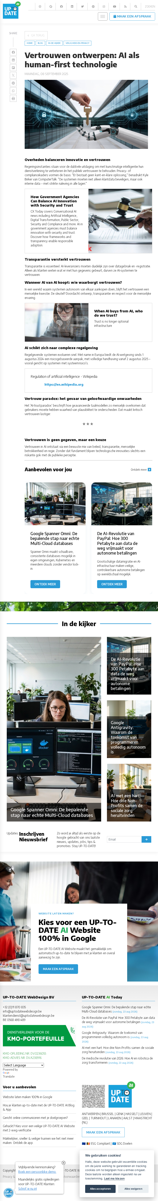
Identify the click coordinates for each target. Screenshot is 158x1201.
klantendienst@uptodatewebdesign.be (28, 1015)
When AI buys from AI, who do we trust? (118, 313)
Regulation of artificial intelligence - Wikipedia (64, 376)
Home (30, 43)
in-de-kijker (54, 43)
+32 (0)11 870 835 (14, 1007)
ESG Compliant (100, 1143)
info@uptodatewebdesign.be (22, 1011)
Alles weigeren (133, 1188)
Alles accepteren (100, 1188)
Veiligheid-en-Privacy (77, 43)
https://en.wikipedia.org (64, 384)
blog (40, 43)
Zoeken (150, 6)
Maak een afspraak (58, 969)
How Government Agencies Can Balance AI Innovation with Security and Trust (55, 200)
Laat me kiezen (114, 1178)
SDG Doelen (124, 1143)
